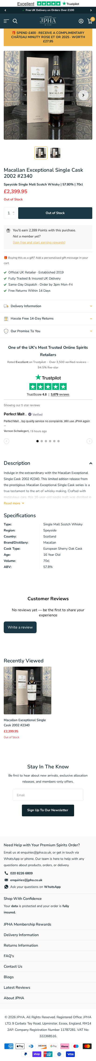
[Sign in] (81, 21)
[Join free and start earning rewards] (39, 242)
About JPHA (14, 998)
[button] (5, 10)
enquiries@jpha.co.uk (26, 880)
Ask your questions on (35, 887)
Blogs (9, 977)
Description (17, 463)
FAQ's (9, 956)
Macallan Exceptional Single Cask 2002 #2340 (25, 722)
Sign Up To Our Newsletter (48, 810)
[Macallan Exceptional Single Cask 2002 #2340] (27, 690)
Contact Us (13, 966)
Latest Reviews (17, 987)
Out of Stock (55, 213)
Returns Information (21, 945)
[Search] (15, 21)
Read (12, 503)
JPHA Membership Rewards (27, 924)
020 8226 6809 (21, 873)
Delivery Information (21, 934)
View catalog (6, 21)
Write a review (20, 627)
